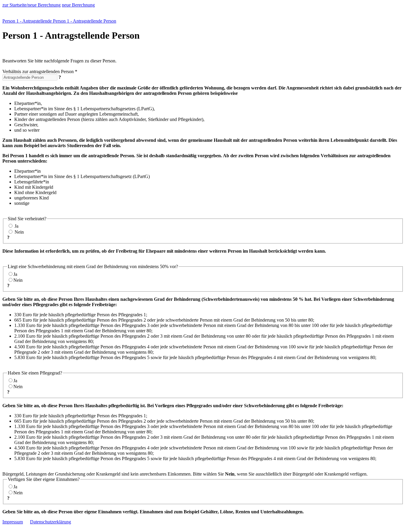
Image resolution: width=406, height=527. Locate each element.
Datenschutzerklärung (50, 521)
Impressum (12, 521)
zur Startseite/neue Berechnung (31, 4)
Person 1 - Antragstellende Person (34, 20)
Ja (16, 226)
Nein (19, 232)
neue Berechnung (78, 4)
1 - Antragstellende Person (91, 20)
